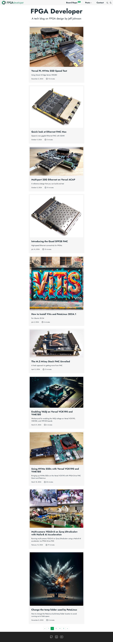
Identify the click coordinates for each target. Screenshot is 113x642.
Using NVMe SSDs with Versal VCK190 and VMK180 (55, 470)
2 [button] (52, 628)
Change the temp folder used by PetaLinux (54, 609)
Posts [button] (87, 2)
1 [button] (48, 628)
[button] (44, 628)
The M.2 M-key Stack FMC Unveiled (50, 361)
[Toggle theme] (111, 2)
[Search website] (107, 2)
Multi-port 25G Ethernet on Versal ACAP (53, 179)
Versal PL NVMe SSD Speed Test (49, 71)
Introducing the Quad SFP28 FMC (49, 241)
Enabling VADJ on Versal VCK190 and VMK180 (52, 413)
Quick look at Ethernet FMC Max (48, 131)
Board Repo (73, 2)
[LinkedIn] (57, 636)
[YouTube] (61, 636)
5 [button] (63, 628)
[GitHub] (52, 636)
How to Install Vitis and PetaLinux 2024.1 (53, 314)
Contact (100, 2)
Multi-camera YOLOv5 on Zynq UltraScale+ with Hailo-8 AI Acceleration (54, 533)
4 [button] (59, 628)
